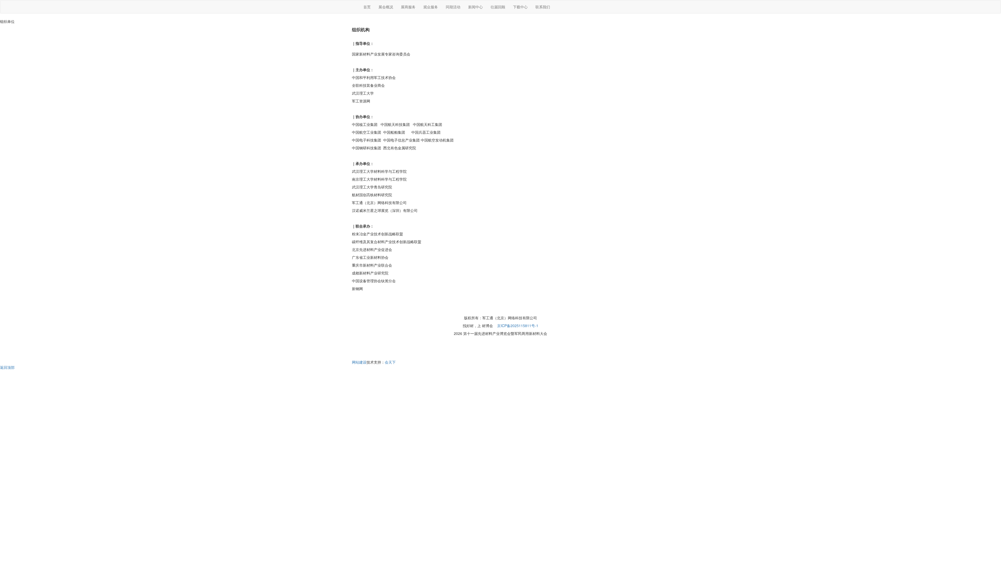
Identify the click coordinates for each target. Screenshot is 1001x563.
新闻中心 (475, 6)
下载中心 (520, 6)
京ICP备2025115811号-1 (517, 325)
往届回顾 (498, 6)
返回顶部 (7, 367)
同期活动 (453, 6)
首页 (367, 6)
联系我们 (542, 6)
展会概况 (386, 6)
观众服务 (430, 6)
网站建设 (359, 362)
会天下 (390, 362)
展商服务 (408, 6)
